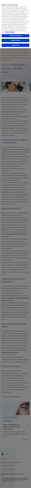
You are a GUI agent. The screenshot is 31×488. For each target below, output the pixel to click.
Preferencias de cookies (15, 35)
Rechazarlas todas (15, 40)
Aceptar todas (15, 45)
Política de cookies (10, 32)
